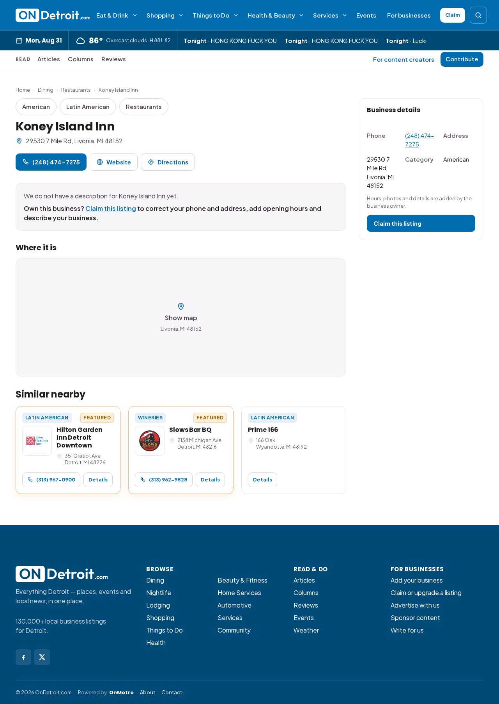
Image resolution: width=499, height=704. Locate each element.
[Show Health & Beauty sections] (301, 15)
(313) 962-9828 (168, 479)
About (147, 692)
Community (234, 630)
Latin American (88, 106)
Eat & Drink (112, 15)
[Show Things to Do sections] (235, 15)
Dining (45, 90)
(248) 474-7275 (56, 162)
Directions (172, 162)
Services (325, 15)
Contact (171, 692)
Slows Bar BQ (190, 429)
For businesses (409, 15)
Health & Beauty (271, 15)
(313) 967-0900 (55, 479)
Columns (81, 58)
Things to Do (211, 15)
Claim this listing (110, 208)
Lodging (158, 605)
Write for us (407, 630)
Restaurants (76, 90)
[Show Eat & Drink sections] (134, 15)
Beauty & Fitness (242, 580)
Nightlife (158, 592)
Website (118, 162)
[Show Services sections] (344, 15)
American (36, 106)
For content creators (403, 59)
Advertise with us (415, 605)
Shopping (161, 15)
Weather (306, 630)
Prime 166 (263, 429)
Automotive (234, 605)
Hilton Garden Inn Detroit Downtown (80, 437)
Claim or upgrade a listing (426, 592)
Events (366, 15)
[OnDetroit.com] (53, 15)
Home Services (239, 592)
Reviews (113, 58)
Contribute (462, 58)
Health (156, 642)
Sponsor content (415, 617)
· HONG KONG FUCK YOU (230, 40)
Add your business (417, 580)
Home (23, 90)
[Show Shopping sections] (180, 15)
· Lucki (406, 40)
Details (98, 479)
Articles (48, 58)
